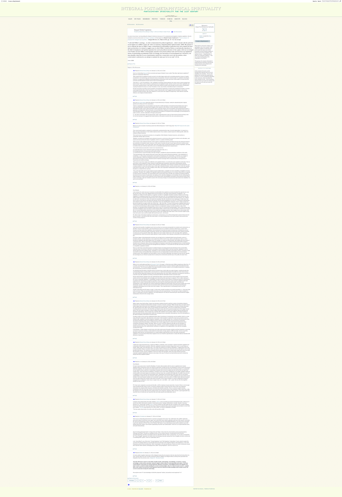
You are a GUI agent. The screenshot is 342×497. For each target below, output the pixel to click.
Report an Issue (198, 489)
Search (340, 1)
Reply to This (131, 64)
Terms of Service (209, 489)
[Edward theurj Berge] (130, 34)
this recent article (141, 102)
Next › (160, 480)
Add (192, 25)
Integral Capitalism (149, 38)
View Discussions (177, 31)
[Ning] (4, 1)
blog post (145, 73)
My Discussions (140, 24)
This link (142, 407)
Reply (135, 96)
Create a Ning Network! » (202, 41)
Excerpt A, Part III (155, 264)
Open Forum (167, 31)
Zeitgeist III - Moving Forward (157, 458)
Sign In (319, 1)
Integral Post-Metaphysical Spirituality (171, 8)
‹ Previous (131, 480)
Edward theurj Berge (144, 31)
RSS (129, 485)
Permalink (134, 71)
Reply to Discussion (133, 478)
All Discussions (131, 24)
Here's (158, 401)
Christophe (142, 416)
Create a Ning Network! (14, 1)
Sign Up (315, 1)
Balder (141, 452)
